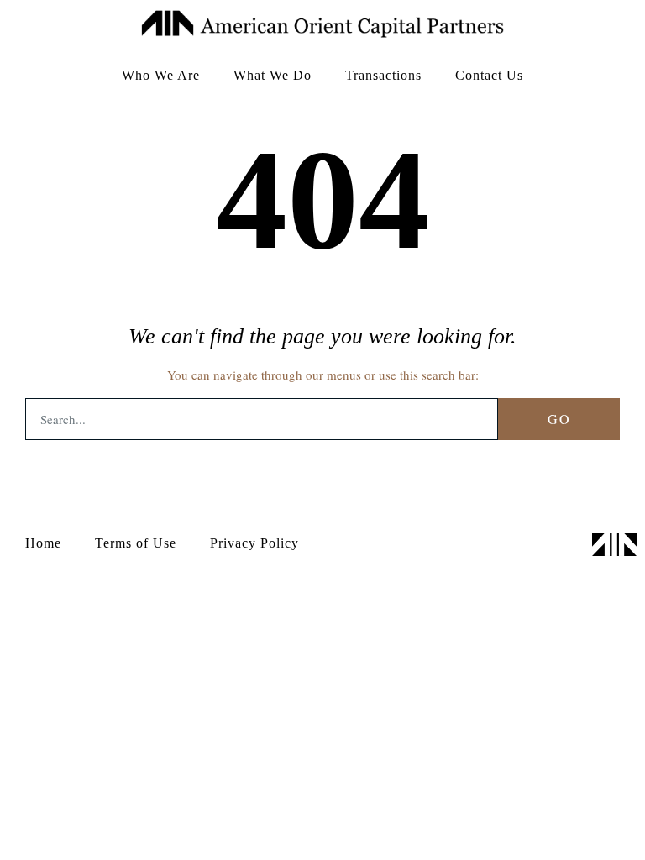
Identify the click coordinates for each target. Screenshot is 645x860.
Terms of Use (135, 543)
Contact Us (489, 75)
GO (559, 418)
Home (43, 543)
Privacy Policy (254, 543)
